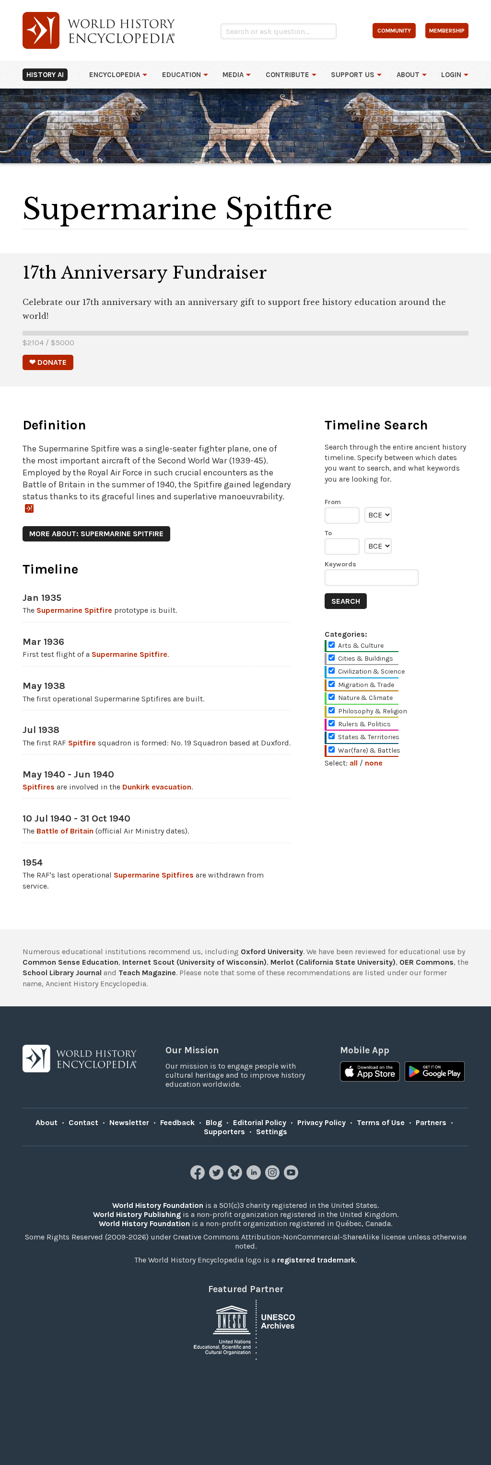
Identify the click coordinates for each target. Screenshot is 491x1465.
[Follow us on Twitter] (217, 1177)
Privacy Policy (321, 1122)
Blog (214, 1122)
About (408, 74)
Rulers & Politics (364, 724)
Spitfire (82, 742)
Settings (271, 1131)
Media (233, 74)
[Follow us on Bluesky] (236, 1177)
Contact (83, 1122)
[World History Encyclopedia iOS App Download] (370, 1072)
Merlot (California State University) (333, 962)
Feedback (177, 1122)
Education (181, 74)
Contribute (287, 74)
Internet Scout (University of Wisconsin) (194, 962)
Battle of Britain (65, 830)
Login (451, 74)
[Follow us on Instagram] (273, 1177)
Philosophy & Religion (372, 711)
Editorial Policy (259, 1122)
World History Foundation (157, 1205)
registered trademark (316, 1259)
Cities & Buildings (365, 658)
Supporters (224, 1131)
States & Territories (368, 737)
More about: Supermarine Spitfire (96, 533)
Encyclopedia (114, 74)
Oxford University (272, 951)
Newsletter (129, 1122)
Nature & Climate (365, 698)
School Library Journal (62, 972)
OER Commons (426, 962)
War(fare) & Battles (369, 750)
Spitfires (39, 786)
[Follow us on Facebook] (198, 1177)
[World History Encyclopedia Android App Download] (435, 1072)
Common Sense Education (70, 962)
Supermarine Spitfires (154, 874)
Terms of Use (381, 1122)
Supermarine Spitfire (74, 610)
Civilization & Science (371, 671)
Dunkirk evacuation (156, 786)
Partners (431, 1122)
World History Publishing (137, 1214)
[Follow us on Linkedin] (254, 1177)
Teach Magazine (147, 972)
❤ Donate (48, 362)
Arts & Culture (361, 646)
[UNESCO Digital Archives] (245, 1329)
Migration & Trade (366, 685)
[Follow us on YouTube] (292, 1177)
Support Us (352, 74)
